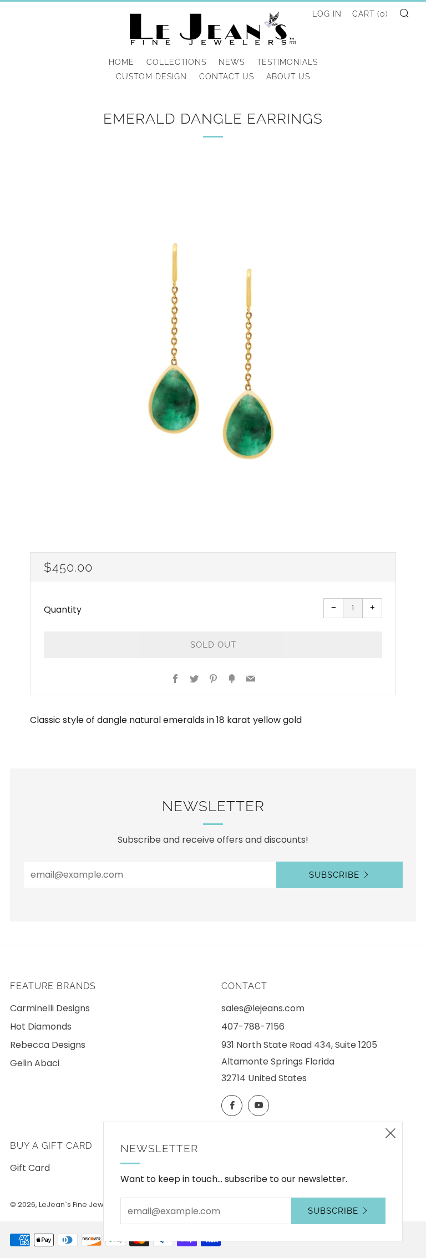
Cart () (370, 13)
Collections (176, 62)
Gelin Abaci (34, 1063)
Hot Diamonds (41, 1026)
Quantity (63, 609)
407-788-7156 (253, 1026)
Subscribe (334, 875)
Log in (327, 13)
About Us (288, 76)
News (232, 62)
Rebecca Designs (47, 1044)
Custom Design (151, 76)
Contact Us (226, 76)
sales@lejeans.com (263, 1008)
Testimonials (287, 62)
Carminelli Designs (50, 1008)
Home (121, 62)
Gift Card (30, 1168)
